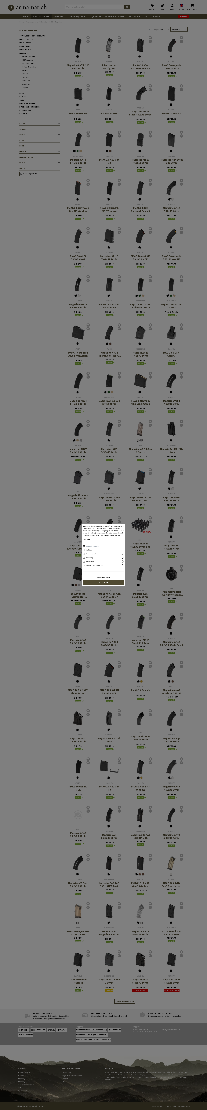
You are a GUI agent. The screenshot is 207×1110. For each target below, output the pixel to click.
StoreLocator (90, 562)
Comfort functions (92, 554)
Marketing (89, 558)
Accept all (103, 582)
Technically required (92, 546)
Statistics (89, 550)
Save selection (103, 577)
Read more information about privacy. (109, 535)
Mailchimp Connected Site (94, 566)
